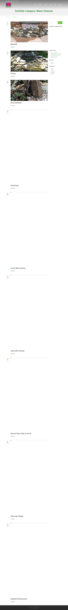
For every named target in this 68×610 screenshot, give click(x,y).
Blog (55, 4)
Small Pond (15, 185)
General (52, 69)
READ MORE (13, 76)
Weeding (52, 74)
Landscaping (53, 71)
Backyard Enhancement (19, 599)
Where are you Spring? (54, 52)
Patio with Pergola (17, 516)
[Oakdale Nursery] (8, 4)
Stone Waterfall (16, 103)
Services (45, 4)
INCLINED (36, 608)
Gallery (51, 4)
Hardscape (52, 70)
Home (35, 4)
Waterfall (14, 44)
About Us (40, 4)
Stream (13, 74)
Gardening (52, 68)
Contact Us (60, 4)
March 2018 (52, 62)
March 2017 (52, 63)
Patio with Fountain (17, 351)
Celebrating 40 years (54, 57)
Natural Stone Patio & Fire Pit (21, 434)
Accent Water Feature (18, 268)
